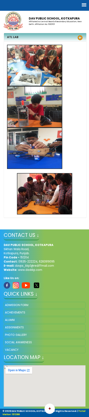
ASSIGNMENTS (14, 327)
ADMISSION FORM (16, 305)
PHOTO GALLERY (16, 335)
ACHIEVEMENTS (15, 313)
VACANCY (11, 350)
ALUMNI (10, 320)
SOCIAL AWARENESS (18, 342)
